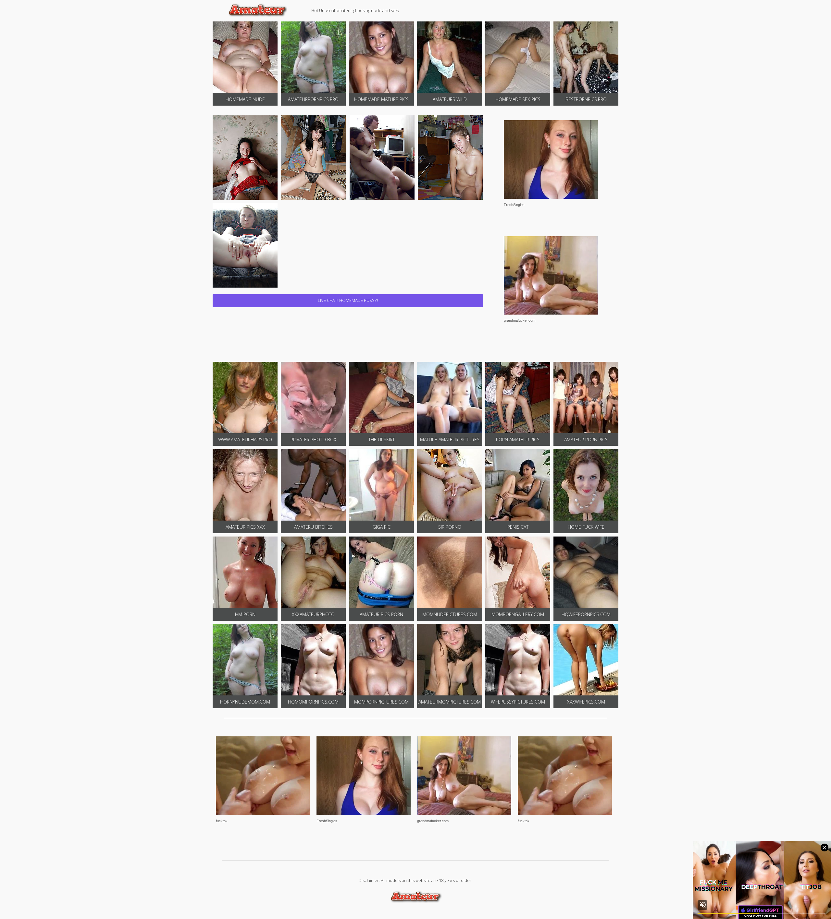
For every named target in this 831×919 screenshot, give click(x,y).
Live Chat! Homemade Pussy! (348, 300)
